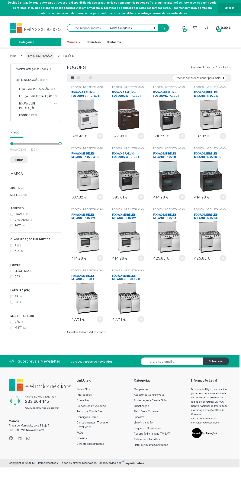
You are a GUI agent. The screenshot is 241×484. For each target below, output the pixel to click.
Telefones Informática (147, 439)
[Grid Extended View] (78, 78)
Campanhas (141, 389)
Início (13, 55)
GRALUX (15, 188)
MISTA (18, 327)
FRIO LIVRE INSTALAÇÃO (37, 88)
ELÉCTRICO (22, 270)
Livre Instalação (143, 422)
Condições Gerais (87, 417)
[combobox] (87, 28)
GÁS (17, 276)
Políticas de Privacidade (91, 405)
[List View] (84, 78)
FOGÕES (76, 87)
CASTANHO (22, 219)
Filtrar (19, 159)
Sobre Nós (94, 42)
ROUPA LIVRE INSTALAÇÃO (38, 106)
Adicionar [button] (97, 136)
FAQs (80, 432)
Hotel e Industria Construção (151, 444)
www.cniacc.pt (211, 422)
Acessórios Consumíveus (149, 394)
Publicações (84, 394)
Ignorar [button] (229, 7)
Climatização (141, 405)
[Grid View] (72, 78)
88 (16, 296)
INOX (18, 225)
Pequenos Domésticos (147, 428)
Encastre (139, 417)
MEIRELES (16, 194)
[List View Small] (90, 78)
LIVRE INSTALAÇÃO (40, 55)
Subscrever (216, 361)
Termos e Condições (89, 411)
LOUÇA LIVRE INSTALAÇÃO (38, 96)
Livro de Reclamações (90, 443)
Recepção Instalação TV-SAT (152, 433)
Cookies (82, 438)
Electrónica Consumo (146, 411)
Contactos (114, 42)
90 (16, 302)
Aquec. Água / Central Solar (150, 400)
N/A (17, 250)
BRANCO (20, 214)
